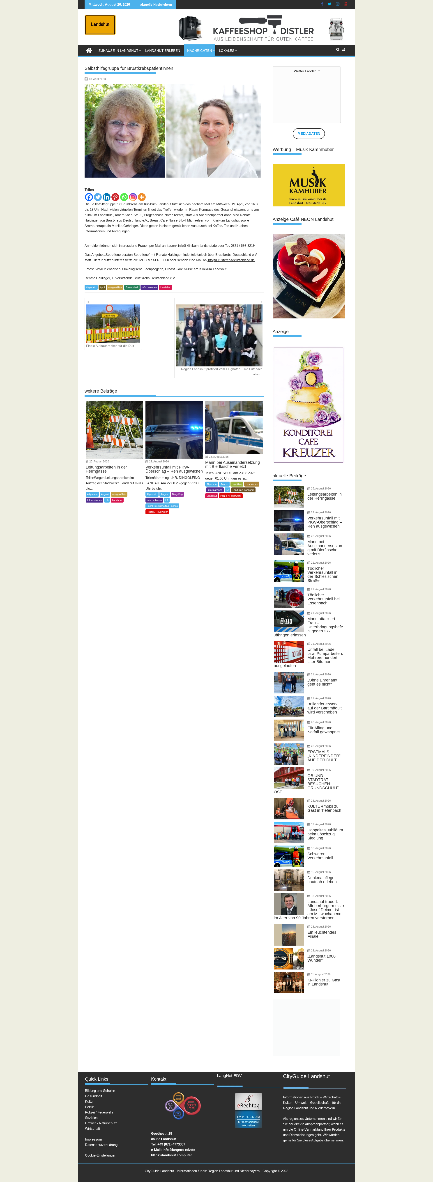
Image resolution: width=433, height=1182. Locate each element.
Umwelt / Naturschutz (101, 1123)
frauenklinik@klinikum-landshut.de (191, 245)
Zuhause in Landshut (118, 51)
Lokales (226, 51)
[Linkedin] (107, 197)
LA (107, 500)
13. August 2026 (321, 896)
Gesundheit (132, 287)
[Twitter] (98, 197)
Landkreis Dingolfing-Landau (162, 506)
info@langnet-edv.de (179, 1150)
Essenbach (252, 484)
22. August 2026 (321, 562)
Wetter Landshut (307, 71)
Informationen (149, 287)
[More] (142, 197)
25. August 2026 (99, 461)
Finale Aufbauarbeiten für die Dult (110, 346)
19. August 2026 (321, 770)
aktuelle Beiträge (289, 475)
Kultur (89, 1101)
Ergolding (237, 484)
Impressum (93, 1139)
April (102, 287)
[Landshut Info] (89, 50)
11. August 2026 (321, 974)
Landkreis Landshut (243, 490)
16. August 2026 (321, 848)
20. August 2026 (321, 722)
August (105, 494)
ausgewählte (115, 287)
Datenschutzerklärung (101, 1145)
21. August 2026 (321, 589)
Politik (89, 1107)
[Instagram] (133, 197)
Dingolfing (177, 494)
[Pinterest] (115, 197)
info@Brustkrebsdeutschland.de (231, 260)
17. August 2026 (321, 824)
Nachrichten (199, 51)
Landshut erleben (162, 51)
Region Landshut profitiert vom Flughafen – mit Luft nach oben (222, 371)
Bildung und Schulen (100, 1091)
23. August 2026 (159, 461)
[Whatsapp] (124, 197)
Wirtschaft (92, 1128)
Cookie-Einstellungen (100, 1155)
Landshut (165, 287)
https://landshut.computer (171, 1155)
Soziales (91, 1118)
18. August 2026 (321, 800)
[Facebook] (89, 197)
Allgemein (91, 287)
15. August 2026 (321, 872)
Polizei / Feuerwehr (157, 511)
